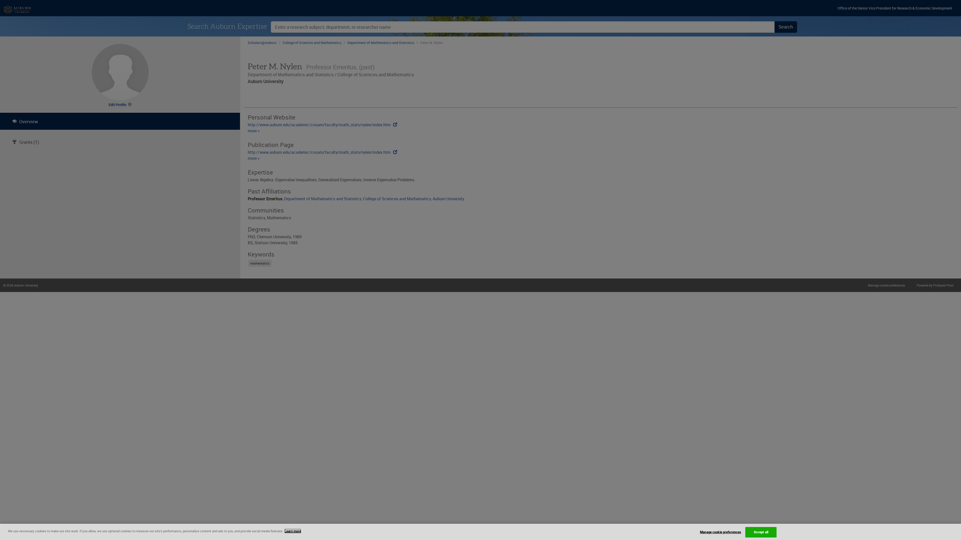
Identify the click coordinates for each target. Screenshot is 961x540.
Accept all (761, 532)
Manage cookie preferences (720, 532)
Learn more (293, 531)
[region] (480, 532)
